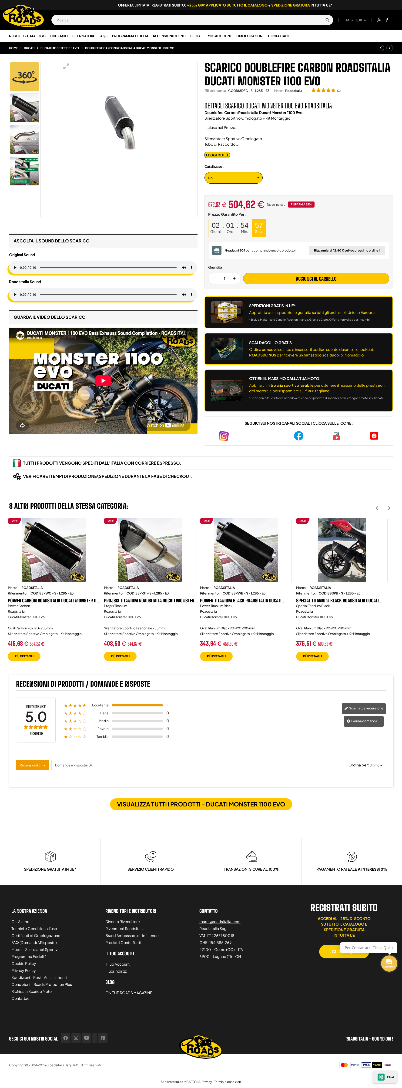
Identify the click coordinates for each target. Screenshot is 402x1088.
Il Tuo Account (117, 964)
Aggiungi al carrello (316, 279)
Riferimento (215, 90)
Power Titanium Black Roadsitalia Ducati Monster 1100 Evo (240, 600)
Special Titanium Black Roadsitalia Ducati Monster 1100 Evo (337, 600)
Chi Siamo (20, 921)
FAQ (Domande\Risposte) (34, 942)
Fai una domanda (364, 721)
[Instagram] (76, 1038)
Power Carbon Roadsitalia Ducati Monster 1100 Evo (55, 600)
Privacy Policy (23, 970)
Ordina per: (358, 764)
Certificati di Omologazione (35, 935)
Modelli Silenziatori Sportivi (34, 949)
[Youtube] (86, 1038)
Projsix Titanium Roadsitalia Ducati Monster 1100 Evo (149, 600)
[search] (327, 20)
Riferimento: (17, 593)
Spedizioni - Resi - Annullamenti (39, 977)
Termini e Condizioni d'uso (34, 928)
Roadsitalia (293, 90)
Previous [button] (377, 508)
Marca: (279, 90)
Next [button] (389, 508)
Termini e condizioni (227, 1082)
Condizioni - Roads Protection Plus (41, 984)
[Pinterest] (102, 1038)
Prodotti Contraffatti (123, 942)
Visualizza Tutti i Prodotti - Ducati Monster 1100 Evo (201, 804)
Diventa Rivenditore (122, 921)
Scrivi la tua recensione (365, 708)
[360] (24, 76)
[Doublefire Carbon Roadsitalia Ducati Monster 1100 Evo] (24, 108)
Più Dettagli (24, 656)
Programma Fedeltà (29, 956)
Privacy (207, 1082)
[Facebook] (65, 1038)
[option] (54, 593)
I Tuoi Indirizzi (116, 971)
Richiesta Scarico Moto (31, 991)
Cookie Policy (23, 963)
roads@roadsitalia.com (220, 921)
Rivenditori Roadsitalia (124, 928)
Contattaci (20, 998)
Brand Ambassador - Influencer (132, 935)
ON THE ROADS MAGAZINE (128, 992)
